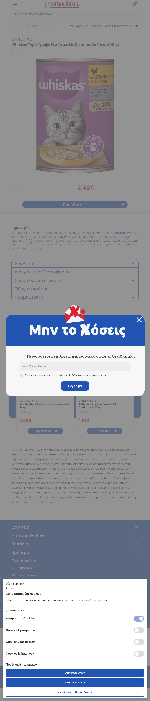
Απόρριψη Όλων (75, 682)
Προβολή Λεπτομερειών (21, 664)
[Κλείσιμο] (139, 319)
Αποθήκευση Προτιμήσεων (75, 692)
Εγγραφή (75, 386)
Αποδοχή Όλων (75, 672)
